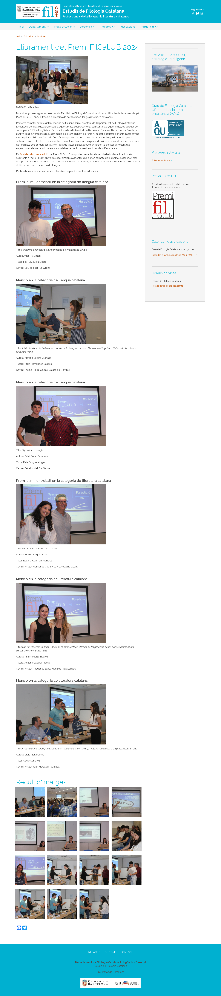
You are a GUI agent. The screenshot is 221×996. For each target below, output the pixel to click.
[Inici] (38, 11)
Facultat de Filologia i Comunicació (105, 6)
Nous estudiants (64, 26)
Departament (36, 27)
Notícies (41, 36)
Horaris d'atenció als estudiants (167, 285)
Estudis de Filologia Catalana (93, 11)
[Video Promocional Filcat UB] (175, 78)
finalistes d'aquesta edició (34, 154)
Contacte (127, 952)
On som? (110, 952)
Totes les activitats (161, 160)
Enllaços (93, 952)
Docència (84, 27)
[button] (30, 802)
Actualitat (146, 27)
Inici (21, 26)
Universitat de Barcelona (74, 6)
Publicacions (127, 26)
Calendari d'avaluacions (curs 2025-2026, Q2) (174, 255)
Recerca (104, 27)
